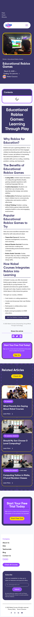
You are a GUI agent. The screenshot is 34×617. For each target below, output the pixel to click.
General (15, 436)
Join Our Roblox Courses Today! (17, 317)
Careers (5, 559)
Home (4, 59)
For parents (14, 73)
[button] (13, 336)
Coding (6, 73)
